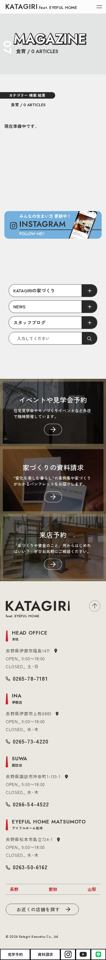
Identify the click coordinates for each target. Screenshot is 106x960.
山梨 (92, 889)
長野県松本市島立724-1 (29, 839)
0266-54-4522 (31, 804)
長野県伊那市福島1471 (28, 651)
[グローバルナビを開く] (99, 7)
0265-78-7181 (30, 678)
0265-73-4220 (30, 741)
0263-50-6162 (30, 867)
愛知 (53, 889)
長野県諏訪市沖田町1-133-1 (33, 776)
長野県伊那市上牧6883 (28, 713)
